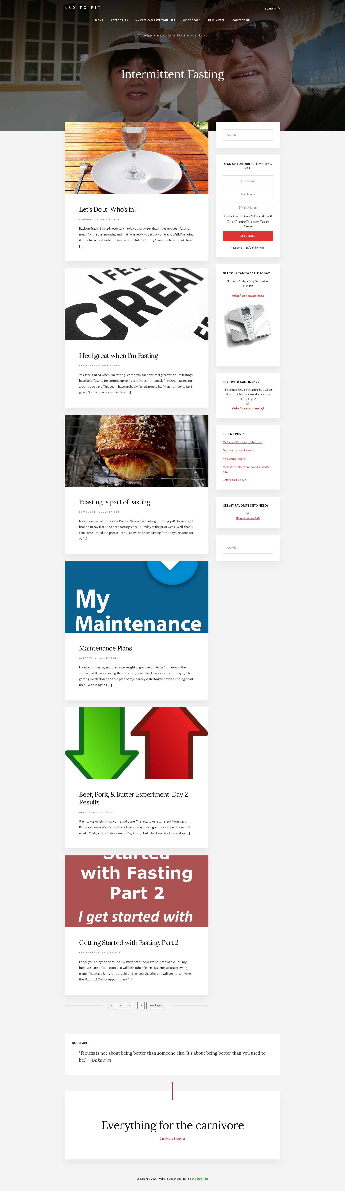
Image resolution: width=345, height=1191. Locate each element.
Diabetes (254, 221)
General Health (264, 216)
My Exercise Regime (234, 458)
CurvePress (201, 1178)
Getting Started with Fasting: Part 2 (128, 942)
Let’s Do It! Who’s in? (108, 209)
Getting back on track (235, 480)
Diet (231, 221)
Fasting (241, 221)
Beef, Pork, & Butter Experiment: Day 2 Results (133, 798)
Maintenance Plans (105, 648)
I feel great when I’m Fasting (118, 355)
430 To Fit (83, 7)
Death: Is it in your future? (237, 450)
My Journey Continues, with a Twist (242, 442)
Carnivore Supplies (172, 1138)
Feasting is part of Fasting (114, 502)
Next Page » (155, 1006)
